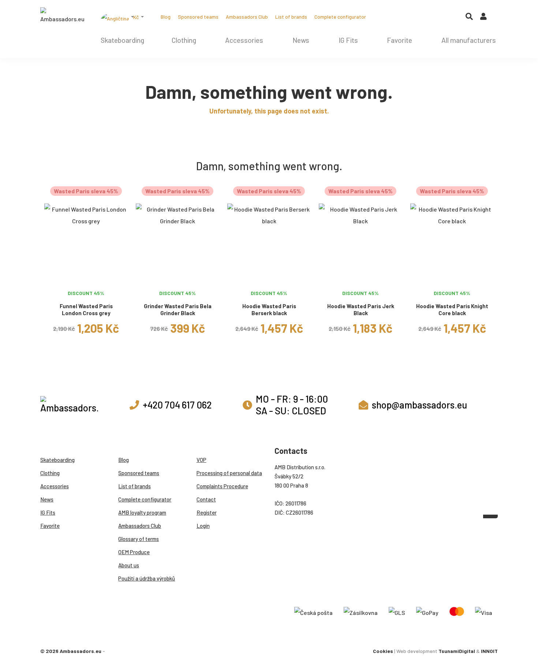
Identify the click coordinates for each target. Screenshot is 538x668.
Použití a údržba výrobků (146, 578)
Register (207, 512)
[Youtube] (406, 16)
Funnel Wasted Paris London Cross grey (86, 309)
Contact (206, 499)
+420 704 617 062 (177, 404)
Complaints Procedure (222, 486)
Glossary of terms (138, 538)
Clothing (184, 40)
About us (128, 565)
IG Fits (348, 40)
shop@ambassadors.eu (419, 404)
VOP (201, 459)
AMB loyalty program (142, 512)
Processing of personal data (229, 473)
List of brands (291, 17)
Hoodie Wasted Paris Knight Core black (452, 309)
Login (203, 525)
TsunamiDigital (456, 651)
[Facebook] (394, 16)
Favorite (399, 40)
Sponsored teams (198, 17)
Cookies (383, 651)
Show (86, 277)
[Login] (483, 18)
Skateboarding (122, 40)
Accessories (244, 40)
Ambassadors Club (247, 17)
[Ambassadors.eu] (62, 16)
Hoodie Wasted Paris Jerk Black (360, 309)
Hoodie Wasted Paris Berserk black (269, 309)
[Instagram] (383, 16)
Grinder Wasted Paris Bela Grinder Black (178, 309)
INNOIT (489, 651)
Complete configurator (340, 17)
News (300, 40)
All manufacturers (468, 40)
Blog (166, 17)
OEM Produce (134, 552)
